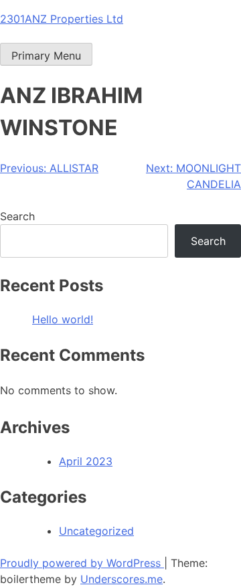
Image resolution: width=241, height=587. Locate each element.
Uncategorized (96, 530)
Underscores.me (121, 579)
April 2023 (85, 461)
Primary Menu (46, 55)
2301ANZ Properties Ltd (61, 18)
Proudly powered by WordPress (82, 563)
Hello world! (62, 319)
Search (17, 216)
